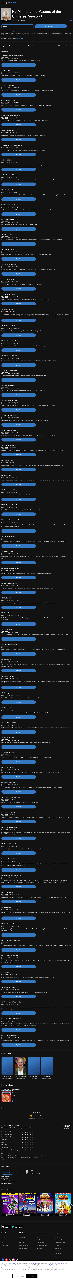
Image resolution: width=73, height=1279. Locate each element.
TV (2, 1242)
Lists (38, 1237)
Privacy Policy (59, 1263)
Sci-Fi (16, 1173)
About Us (57, 1237)
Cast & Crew (19, 46)
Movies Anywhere (42, 1245)
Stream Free (5, 1245)
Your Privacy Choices (18, 1276)
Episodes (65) (6, 46)
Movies (3, 1240)
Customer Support (60, 1242)
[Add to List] (71, 20)
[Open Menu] (2, 2)
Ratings (45, 46)
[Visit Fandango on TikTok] (16, 1259)
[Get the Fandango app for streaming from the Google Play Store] (17, 1226)
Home (3, 1237)
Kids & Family (10, 1173)
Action (3, 1173)
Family (39, 1240)
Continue (32, 1276)
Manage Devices (23, 1245)
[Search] (70, 2)
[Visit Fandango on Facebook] (2, 1259)
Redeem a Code (23, 1248)
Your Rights (49, 1265)
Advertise (57, 1251)
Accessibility (58, 1253)
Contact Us (58, 1248)
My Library (22, 1237)
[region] (36, 1270)
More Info (57, 46)
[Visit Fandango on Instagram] (13, 1259)
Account (21, 1240)
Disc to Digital (41, 1242)
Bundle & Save (32, 46)
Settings (21, 1242)
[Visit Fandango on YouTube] (6, 1259)
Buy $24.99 (54, 26)
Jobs (56, 1256)
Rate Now (41, 1118)
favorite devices (20, 38)
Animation (10, 1174)
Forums (57, 1245)
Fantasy (4, 1174)
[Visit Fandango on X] (9, 1259)
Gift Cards (39, 1248)
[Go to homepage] (12, 2)
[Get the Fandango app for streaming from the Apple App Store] (6, 1226)
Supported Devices (60, 1240)
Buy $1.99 (18, 65)
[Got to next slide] (71, 1204)
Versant (14, 1263)
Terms (34, 1263)
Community (32, 1118)
